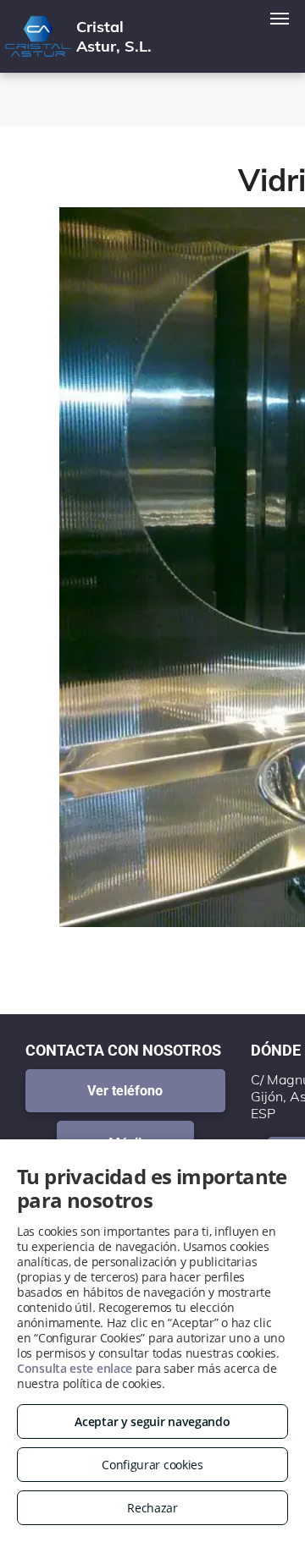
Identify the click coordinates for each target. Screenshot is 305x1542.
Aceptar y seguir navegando (152, 1421)
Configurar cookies (152, 1465)
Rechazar (152, 1508)
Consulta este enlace (74, 1368)
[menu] (280, 19)
